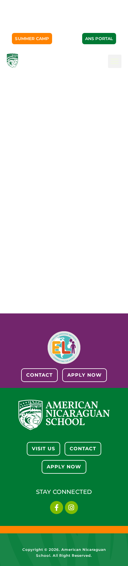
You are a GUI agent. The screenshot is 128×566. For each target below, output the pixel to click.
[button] (114, 61)
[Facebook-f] (56, 507)
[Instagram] (71, 507)
